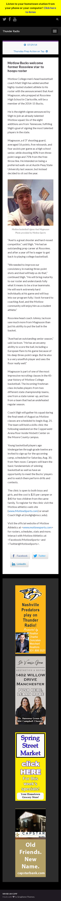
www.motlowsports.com (37, 527)
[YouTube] (15, 18)
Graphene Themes (26, 897)
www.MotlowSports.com (23, 510)
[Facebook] (9, 18)
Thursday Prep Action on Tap (28, 51)
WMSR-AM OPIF (10, 893)
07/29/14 (32, 44)
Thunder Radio (11, 31)
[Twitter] (4, 18)
